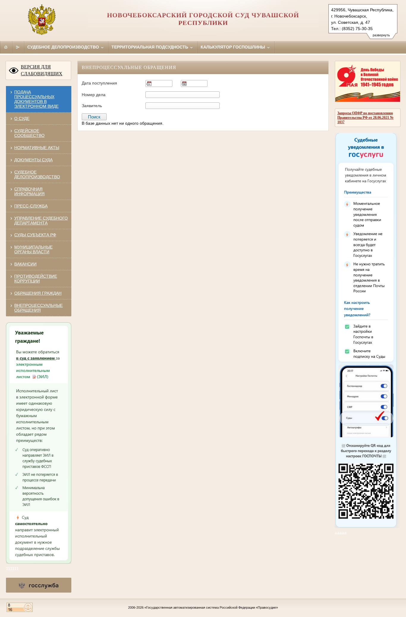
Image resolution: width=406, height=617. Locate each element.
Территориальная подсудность (150, 47)
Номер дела (94, 94)
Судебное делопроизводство (63, 47)
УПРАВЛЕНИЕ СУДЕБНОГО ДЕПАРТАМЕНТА (41, 220)
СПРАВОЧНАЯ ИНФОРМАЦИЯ (29, 191)
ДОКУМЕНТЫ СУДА (33, 159)
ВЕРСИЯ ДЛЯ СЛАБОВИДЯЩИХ (41, 70)
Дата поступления (99, 83)
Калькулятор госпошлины (233, 47)
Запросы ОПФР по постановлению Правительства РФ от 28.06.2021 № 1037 (365, 117)
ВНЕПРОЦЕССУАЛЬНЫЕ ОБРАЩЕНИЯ (38, 308)
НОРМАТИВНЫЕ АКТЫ (36, 147)
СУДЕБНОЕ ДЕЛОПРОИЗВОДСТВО (37, 174)
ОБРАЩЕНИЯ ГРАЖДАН (38, 293)
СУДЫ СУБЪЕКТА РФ (35, 234)
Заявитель (92, 105)
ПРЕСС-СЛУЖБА (31, 206)
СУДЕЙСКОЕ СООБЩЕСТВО (29, 133)
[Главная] (6, 47)
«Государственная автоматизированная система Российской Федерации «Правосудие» (211, 607)
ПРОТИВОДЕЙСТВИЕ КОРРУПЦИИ (35, 278)
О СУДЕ (21, 118)
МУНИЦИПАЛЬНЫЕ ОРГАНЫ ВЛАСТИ (33, 249)
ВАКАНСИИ (25, 264)
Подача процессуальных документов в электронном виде (36, 99)
